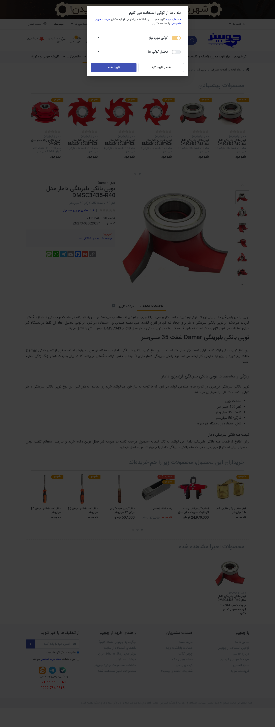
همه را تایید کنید (161, 67)
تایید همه (114, 67)
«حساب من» (173, 19)
